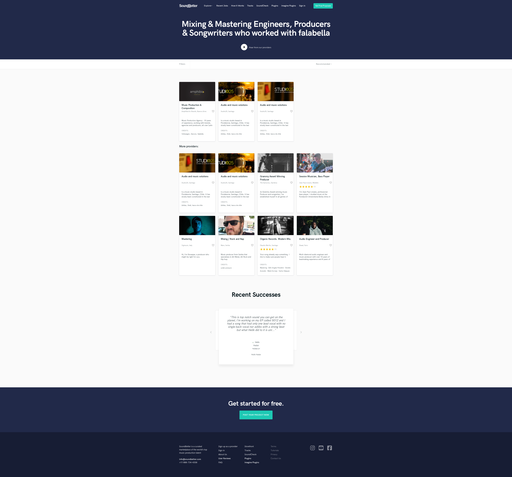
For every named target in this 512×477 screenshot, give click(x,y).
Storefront (249, 446)
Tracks (250, 6)
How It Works (237, 6)
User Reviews (224, 458)
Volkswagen (186, 134)
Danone (193, 134)
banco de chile (236, 134)
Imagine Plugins (288, 6)
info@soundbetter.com (190, 459)
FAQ (220, 462)
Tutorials (275, 450)
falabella (200, 134)
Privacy (274, 454)
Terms (273, 446)
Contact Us (276, 458)
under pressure (226, 268)
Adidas (223, 134)
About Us (222, 454)
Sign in (302, 6)
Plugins (274, 6)
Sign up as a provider (228, 446)
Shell (228, 134)
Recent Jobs (222, 6)
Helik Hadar (256, 354)
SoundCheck (262, 6)
